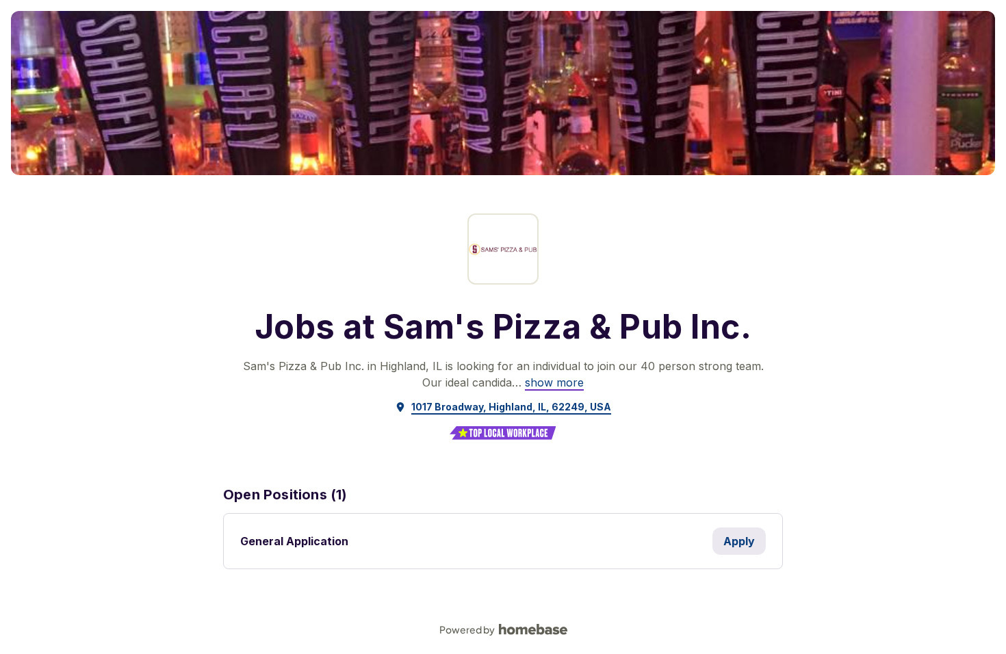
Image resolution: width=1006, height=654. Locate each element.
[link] (554, 382)
